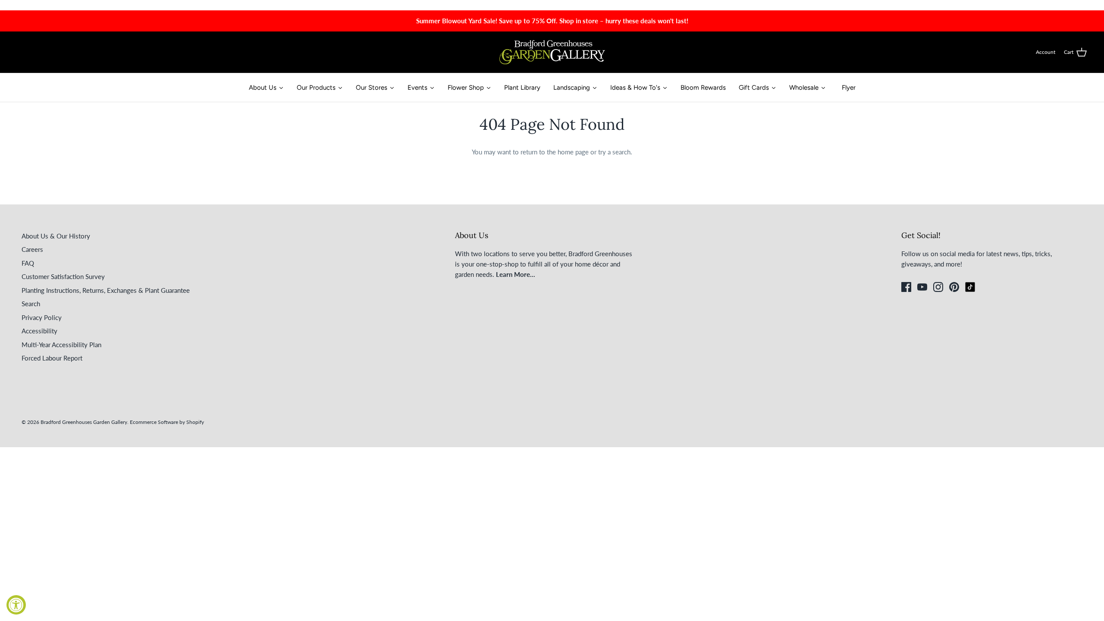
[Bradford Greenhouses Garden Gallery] (552, 52)
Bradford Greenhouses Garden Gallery (84, 422)
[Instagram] (938, 287)
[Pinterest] (954, 287)
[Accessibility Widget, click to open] (16, 605)
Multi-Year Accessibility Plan (61, 344)
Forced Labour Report (52, 358)
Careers (32, 249)
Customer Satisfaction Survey (63, 276)
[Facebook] (906, 287)
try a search (614, 152)
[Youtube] (922, 287)
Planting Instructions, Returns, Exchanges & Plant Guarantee (106, 290)
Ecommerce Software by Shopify (167, 422)
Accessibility (39, 331)
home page (573, 152)
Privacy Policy (42, 317)
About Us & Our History (56, 236)
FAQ (28, 263)
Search (31, 303)
